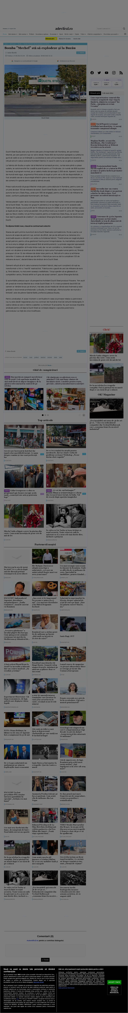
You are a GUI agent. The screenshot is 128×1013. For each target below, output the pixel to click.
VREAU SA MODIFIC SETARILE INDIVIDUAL (114, 990)
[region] (64, 989)
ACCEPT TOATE (114, 982)
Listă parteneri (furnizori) (66, 988)
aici (17, 998)
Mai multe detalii (38, 982)
